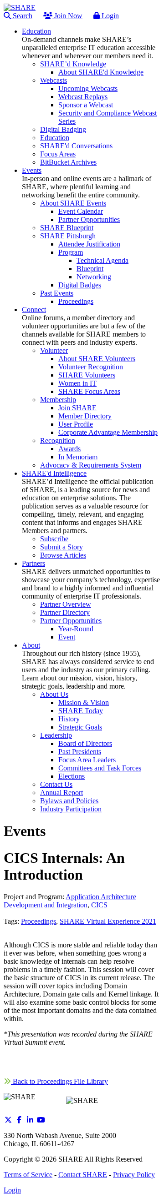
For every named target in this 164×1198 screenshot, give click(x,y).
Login (109, 16)
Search (21, 16)
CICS (99, 905)
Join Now (67, 16)
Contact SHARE (82, 1174)
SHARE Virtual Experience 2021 (108, 921)
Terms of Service (28, 1174)
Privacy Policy (134, 1174)
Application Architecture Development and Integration (70, 901)
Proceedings (38, 921)
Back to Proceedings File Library (59, 1081)
